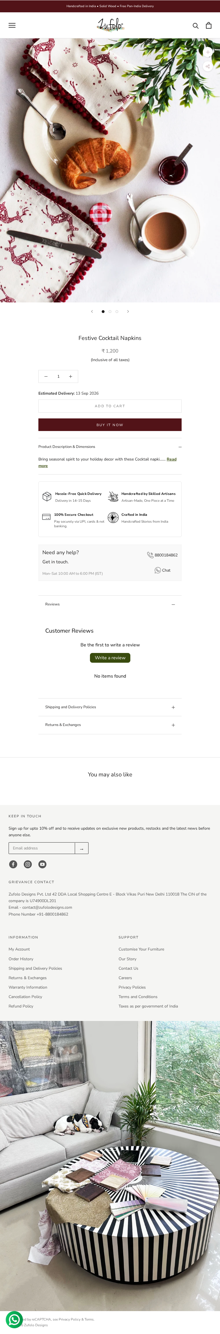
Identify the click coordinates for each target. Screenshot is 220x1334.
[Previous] (92, 311)
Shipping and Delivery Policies (70, 707)
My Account (19, 949)
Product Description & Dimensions (66, 446)
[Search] (196, 25)
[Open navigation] (12, 25)
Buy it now (110, 425)
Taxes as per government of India (148, 1006)
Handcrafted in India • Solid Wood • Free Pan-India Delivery (110, 6)
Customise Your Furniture (141, 949)
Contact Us (128, 968)
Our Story (127, 959)
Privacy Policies (132, 987)
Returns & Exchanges (63, 724)
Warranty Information (28, 987)
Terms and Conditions (138, 996)
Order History (21, 959)
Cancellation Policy (25, 996)
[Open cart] (208, 25)
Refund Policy (21, 1006)
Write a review (110, 658)
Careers (125, 978)
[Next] (128, 311)
